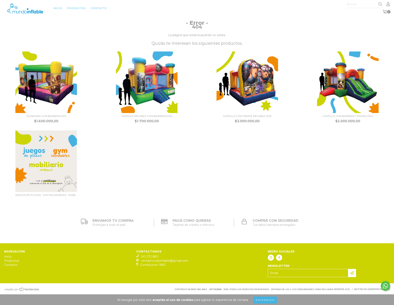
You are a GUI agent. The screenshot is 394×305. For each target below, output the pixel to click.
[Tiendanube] (22, 290)
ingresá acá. (342, 289)
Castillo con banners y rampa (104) (348, 116)
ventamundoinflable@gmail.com (164, 261)
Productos (76, 8)
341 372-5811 (150, 256)
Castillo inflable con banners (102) (146, 116)
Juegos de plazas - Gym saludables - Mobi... (46, 194)
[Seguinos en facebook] (279, 258)
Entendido (265, 300)
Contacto (98, 8)
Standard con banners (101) (46, 116)
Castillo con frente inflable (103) (247, 116)
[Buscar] (380, 4)
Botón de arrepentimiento (372, 289)
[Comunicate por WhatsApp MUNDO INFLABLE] (385, 286)
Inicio (57, 8)
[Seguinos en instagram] (271, 258)
